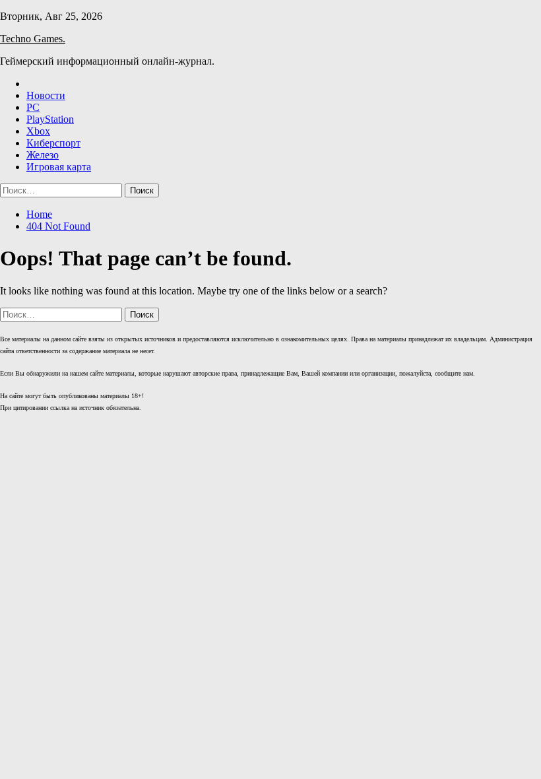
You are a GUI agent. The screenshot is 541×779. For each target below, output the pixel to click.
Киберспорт (53, 143)
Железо (42, 154)
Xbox (38, 131)
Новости (45, 95)
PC (33, 107)
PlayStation (50, 119)
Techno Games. (32, 38)
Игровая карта (58, 166)
